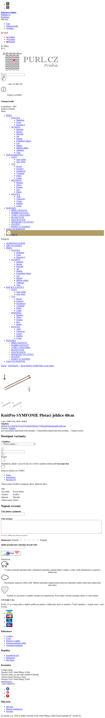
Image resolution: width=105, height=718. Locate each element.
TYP (13, 164)
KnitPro (19, 203)
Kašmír (19, 139)
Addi (18, 196)
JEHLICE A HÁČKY (15, 287)
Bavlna (19, 132)
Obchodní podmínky (14, 645)
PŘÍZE (9, 248)
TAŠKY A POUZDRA (20, 215)
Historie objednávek (14, 709)
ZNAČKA (15, 118)
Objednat (10, 28)
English (11, 39)
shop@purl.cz (6, 681)
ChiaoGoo (20, 199)
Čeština (11, 37)
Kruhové (20, 169)
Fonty (18, 122)
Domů (3, 366)
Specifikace (10, 477)
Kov (18, 190)
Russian (11, 42)
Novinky (9, 711)
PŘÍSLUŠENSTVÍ (19, 210)
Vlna (18, 152)
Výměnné (20, 173)
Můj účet (9, 707)
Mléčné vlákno (22, 148)
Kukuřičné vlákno (23, 141)
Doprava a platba (8, 12)
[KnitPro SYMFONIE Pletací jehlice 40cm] (17, 398)
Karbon (19, 187)
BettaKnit (20, 120)
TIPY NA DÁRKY (14, 246)
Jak (17, 136)
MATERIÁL (16, 180)
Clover (19, 201)
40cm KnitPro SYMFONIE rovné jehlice (37, 366)
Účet (8, 24)
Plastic (19, 192)
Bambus (19, 183)
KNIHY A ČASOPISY (20, 227)
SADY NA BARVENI (15, 361)
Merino (19, 146)
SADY (14, 157)
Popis (8, 475)
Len (18, 143)
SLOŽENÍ (15, 127)
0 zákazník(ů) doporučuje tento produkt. (52, 431)
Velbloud (20, 150)
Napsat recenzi (77, 431)
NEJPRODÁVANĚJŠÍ (15, 243)
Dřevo (19, 185)
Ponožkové (20, 171)
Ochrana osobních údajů (16, 643)
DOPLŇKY (11, 340)
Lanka (19, 178)
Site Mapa (10, 660)
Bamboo (19, 129)
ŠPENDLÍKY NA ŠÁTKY (22, 222)
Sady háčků (21, 159)
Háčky (19, 176)
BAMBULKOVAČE (20, 213)
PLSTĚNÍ (15, 224)
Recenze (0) (11, 480)
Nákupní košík (12, 26)
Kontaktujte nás (12, 655)
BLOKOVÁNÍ (17, 217)
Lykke (19, 206)
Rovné (19, 166)
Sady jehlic (20, 162)
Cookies (9, 636)
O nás (8, 638)
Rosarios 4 (20, 125)
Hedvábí (19, 134)
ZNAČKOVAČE (18, 220)
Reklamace (10, 658)
